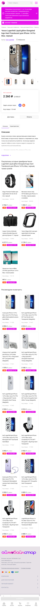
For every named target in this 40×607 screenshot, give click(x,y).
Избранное (21, 39)
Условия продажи (26, 568)
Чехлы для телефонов (13, 27)
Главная (3, 27)
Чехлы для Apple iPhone (26, 27)
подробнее (5, 155)
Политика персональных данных (10, 568)
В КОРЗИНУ (20, 599)
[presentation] (4, 59)
